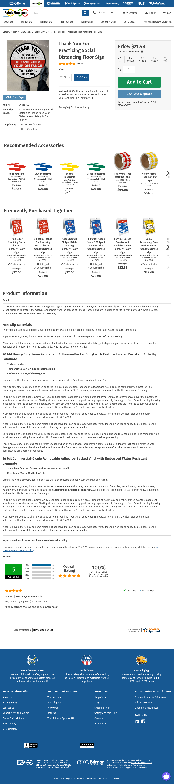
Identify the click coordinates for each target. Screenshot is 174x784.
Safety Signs (8, 21)
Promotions (100, 723)
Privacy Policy (10, 702)
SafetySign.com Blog (105, 713)
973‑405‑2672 (125, 105)
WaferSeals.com (145, 768)
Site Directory (10, 729)
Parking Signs (46, 21)
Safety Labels (130, 21)
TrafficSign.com (112, 765)
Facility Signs (25, 32)
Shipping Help (102, 707)
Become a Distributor (146, 707)
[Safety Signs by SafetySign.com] (14, 16)
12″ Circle (65, 77)
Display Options (22, 630)
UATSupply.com (128, 768)
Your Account (54, 697)
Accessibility (9, 723)
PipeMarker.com (139, 765)
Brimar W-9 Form (144, 702)
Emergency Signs (108, 21)
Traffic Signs (26, 21)
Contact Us (8, 707)
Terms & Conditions (13, 718)
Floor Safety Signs (42, 32)
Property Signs (66, 21)
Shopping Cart (55, 702)
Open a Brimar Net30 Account (151, 697)
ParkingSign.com (125, 765)
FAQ (96, 702)
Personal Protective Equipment (157, 21)
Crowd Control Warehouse (141, 763)
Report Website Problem (16, 713)
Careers (98, 718)
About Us (7, 697)
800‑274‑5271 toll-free (50, 760)
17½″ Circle (82, 77)
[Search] (85, 13)
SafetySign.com (10, 32)
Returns (51, 713)
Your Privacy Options (58, 718)
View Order (53, 707)
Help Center (100, 697)
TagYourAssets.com (113, 768)
